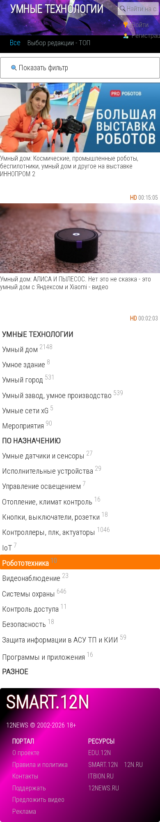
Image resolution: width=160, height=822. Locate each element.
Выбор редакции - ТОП (58, 43)
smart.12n (47, 702)
